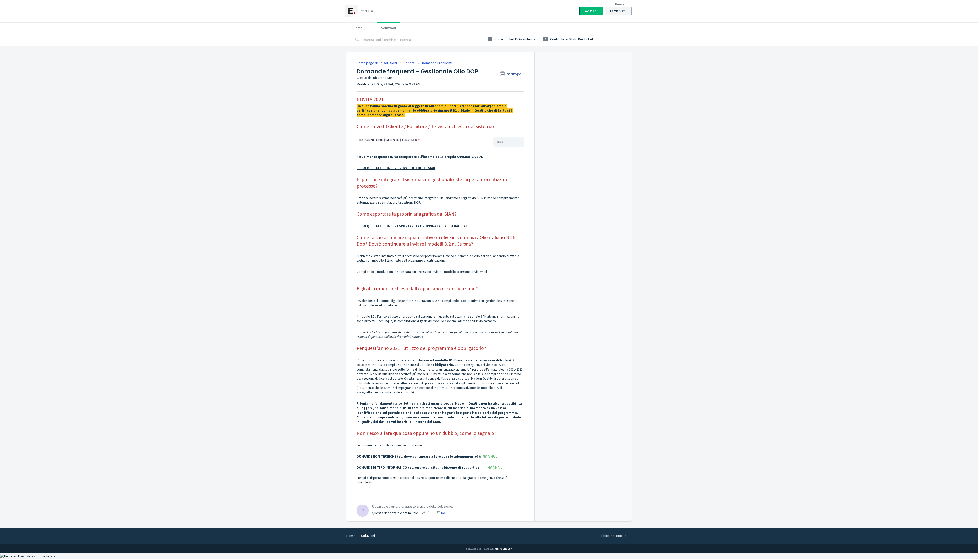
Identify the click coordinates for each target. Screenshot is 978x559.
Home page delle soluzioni (377, 63)
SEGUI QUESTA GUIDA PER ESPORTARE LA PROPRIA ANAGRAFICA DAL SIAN (412, 226)
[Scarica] (480, 218)
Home (358, 28)
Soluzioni (388, 28)
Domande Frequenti (437, 63)
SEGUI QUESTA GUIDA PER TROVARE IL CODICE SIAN (396, 168)
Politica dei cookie (613, 535)
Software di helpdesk (480, 548)
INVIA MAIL (489, 456)
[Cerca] (357, 40)
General (409, 63)
